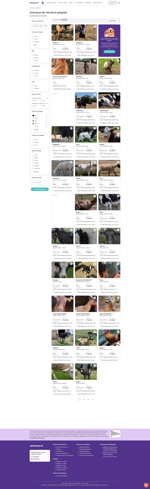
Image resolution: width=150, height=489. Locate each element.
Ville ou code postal (37, 21)
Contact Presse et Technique (64, 455)
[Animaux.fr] (34, 3)
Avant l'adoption (84, 447)
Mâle (36, 86)
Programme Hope (97, 2)
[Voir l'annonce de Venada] (62, 244)
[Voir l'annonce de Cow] (86, 142)
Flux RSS (70, 483)
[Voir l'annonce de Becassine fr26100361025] (86, 278)
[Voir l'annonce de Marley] (86, 176)
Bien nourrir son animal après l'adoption (110, 454)
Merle (36, 155)
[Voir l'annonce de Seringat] (62, 278)
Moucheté (37, 168)
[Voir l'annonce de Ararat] (62, 379)
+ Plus (34, 45)
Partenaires (59, 451)
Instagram (36, 459)
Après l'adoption (84, 451)
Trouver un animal (51, 2)
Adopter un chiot (61, 463)
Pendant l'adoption (85, 449)
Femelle (37, 88)
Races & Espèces (60, 485)
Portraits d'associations (87, 455)
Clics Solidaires (79, 2)
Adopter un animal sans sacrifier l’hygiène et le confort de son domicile (110, 448)
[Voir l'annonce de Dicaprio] (62, 40)
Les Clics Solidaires (61, 476)
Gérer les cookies (84, 483)
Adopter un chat (61, 465)
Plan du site (44, 485)
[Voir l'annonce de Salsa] (109, 210)
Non (44, 100)
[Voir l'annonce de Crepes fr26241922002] (62, 312)
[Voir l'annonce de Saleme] (109, 244)
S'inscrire (112, 2)
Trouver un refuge (62, 2)
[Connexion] (119, 2)
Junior (36, 55)
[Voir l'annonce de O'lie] (109, 176)
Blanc (36, 118)
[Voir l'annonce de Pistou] (109, 278)
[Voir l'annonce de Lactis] (86, 244)
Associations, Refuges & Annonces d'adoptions (89, 485)
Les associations (61, 470)
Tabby (36, 157)
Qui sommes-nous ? (62, 447)
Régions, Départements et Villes (72, 485)
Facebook (36, 457)
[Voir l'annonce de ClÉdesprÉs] (62, 142)
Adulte (36, 57)
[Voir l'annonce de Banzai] (109, 346)
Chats (36, 76)
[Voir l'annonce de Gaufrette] (62, 176)
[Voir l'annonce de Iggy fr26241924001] (109, 312)
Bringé (36, 163)
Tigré (36, 160)
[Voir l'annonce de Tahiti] (86, 346)
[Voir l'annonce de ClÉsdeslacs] (86, 108)
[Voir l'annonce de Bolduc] (109, 74)
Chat (36, 39)
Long (36, 145)
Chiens (36, 73)
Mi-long (37, 142)
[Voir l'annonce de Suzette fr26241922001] (86, 312)
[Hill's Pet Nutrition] (42, 3)
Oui (35, 100)
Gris (36, 121)
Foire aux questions (62, 453)
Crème (36, 126)
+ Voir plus (36, 129)
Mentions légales (76, 483)
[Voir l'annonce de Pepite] (86, 210)
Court (36, 139)
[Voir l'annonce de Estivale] (109, 142)
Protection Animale (85, 453)
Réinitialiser (64, 19)
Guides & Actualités (51, 485)
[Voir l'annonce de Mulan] (86, 379)
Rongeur (37, 41)
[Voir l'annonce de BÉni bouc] (86, 74)
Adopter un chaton (61, 468)
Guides (70, 2)
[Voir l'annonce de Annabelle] (86, 40)
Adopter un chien (61, 461)
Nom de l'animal (36, 177)
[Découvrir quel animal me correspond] (109, 40)
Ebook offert (88, 2)
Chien (36, 36)
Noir (36, 115)
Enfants (37, 70)
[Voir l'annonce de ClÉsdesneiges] (109, 108)
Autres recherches (104, 485)
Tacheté (37, 166)
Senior (36, 60)
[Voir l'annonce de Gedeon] (62, 346)
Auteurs (58, 449)
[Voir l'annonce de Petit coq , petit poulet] (62, 74)
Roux (36, 123)
